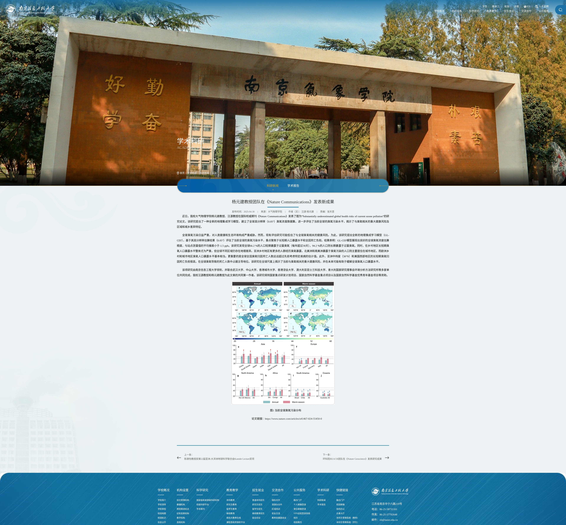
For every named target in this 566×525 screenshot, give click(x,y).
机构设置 (444, 11)
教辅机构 (181, 504)
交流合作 (523, 11)
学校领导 (162, 504)
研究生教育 (231, 504)
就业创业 (256, 518)
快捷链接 (342, 490)
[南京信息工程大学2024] (30, 9)
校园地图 (162, 513)
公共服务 (542, 11)
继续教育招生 (258, 513)
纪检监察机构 (183, 513)
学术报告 (293, 185)
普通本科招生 (258, 500)
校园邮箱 (340, 504)
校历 (296, 518)
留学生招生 (257, 509)
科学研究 (463, 11)
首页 (182, 173)
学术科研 (192, 173)
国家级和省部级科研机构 (207, 500)
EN (529, 6)
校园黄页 (298, 522)
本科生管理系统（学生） (347, 522)
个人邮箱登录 (300, 504)
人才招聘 (544, 6)
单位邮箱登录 (300, 509)
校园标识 (162, 518)
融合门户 (298, 500)
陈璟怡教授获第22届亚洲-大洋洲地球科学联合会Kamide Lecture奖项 (219, 459)
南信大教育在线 (233, 518)
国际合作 (276, 500)
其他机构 (181, 522)
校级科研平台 (202, 504)
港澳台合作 (277, 504)
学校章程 (162, 509)
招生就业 (503, 11)
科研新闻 (204, 173)
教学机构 (181, 518)
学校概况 (424, 11)
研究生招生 (257, 504)
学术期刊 (200, 509)
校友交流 (276, 513)
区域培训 (276, 509)
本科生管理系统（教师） (347, 518)
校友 (506, 6)
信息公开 (162, 522)
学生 (484, 6)
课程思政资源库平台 (235, 522)
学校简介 (162, 500)
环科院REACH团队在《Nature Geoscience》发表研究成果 (352, 459)
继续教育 (230, 513)
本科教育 (230, 500)
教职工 (496, 6)
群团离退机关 (183, 509)
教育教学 (483, 11)
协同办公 (340, 509)
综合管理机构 (183, 500)
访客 (516, 6)
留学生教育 (231, 509)
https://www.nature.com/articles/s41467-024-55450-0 (293, 418)
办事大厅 (340, 513)
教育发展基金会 (279, 518)
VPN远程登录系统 (302, 513)
